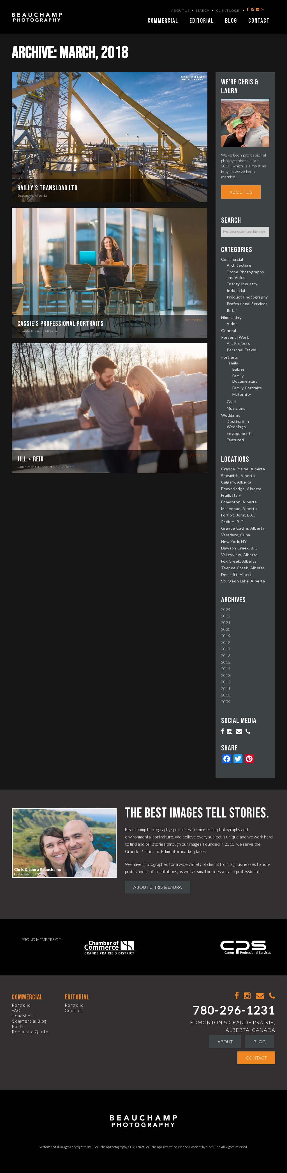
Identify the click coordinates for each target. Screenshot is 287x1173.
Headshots (23, 1015)
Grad (231, 401)
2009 (226, 701)
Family (233, 363)
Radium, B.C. (233, 521)
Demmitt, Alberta (237, 574)
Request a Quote (30, 1031)
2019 (226, 635)
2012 (226, 681)
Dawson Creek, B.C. (240, 548)
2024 (226, 609)
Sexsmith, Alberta (32, 195)
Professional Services (247, 303)
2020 (226, 629)
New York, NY (234, 541)
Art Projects (238, 343)
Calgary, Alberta (236, 482)
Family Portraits (247, 387)
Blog (231, 21)
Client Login (228, 10)
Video (232, 323)
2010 (226, 695)
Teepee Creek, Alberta (243, 567)
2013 (226, 675)
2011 (226, 688)
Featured (235, 439)
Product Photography (247, 297)
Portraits (197, 455)
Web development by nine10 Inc (199, 1147)
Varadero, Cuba (235, 534)
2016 (226, 655)
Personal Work (235, 337)
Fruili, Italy (231, 495)
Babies (238, 369)
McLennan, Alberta (239, 508)
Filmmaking (231, 317)
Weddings (230, 415)
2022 (226, 615)
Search (203, 10)
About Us (180, 10)
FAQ (16, 1010)
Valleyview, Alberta (239, 554)
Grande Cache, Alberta (243, 528)
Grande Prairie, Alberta (37, 331)
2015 (226, 662)
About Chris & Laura (157, 887)
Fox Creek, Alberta (239, 561)
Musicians (236, 408)
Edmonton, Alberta (239, 501)
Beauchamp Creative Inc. (161, 1147)
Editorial (201, 21)
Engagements (240, 433)
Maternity (241, 394)
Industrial (236, 290)
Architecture (239, 265)
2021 (226, 622)
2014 (226, 668)
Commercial (163, 21)
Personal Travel (241, 349)
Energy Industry (242, 283)
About (225, 1041)
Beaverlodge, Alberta (241, 488)
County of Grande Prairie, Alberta (46, 467)
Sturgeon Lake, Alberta (243, 581)
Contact (259, 21)
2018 (226, 642)
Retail (232, 310)
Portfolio (21, 1005)
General (228, 330)
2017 (226, 648)
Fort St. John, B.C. (238, 515)
